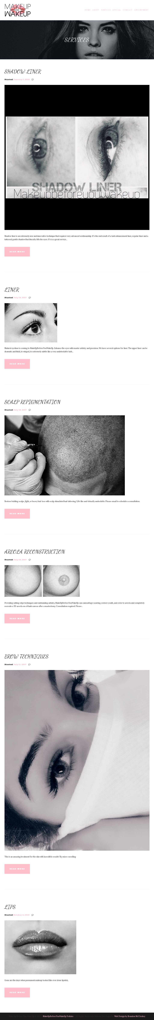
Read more (17, 251)
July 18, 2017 (20, 297)
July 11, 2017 (19, 664)
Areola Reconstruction (35, 552)
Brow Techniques (27, 656)
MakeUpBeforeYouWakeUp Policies (58, 1016)
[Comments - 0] (33, 79)
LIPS (10, 907)
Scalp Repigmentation (33, 402)
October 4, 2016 (21, 915)
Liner (12, 289)
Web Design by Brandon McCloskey (129, 1016)
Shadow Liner (23, 71)
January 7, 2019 (21, 79)
